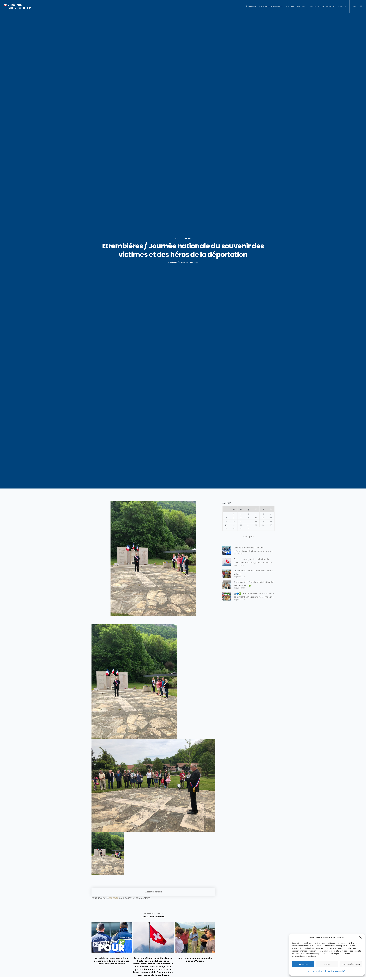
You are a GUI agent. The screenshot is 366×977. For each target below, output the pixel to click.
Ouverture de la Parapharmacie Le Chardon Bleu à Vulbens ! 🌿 (254, 584)
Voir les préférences (351, 964)
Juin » (251, 536)
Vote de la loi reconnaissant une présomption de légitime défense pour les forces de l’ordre (253, 549)
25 (256, 525)
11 (256, 518)
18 (256, 521)
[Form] (353, 6)
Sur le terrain (183, 238)
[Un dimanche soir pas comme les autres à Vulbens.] (226, 573)
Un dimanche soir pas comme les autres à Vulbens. (253, 572)
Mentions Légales (315, 971)
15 (233, 521)
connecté (113, 897)
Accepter (303, 964)
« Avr (245, 536)
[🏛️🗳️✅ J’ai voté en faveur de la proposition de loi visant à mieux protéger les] (226, 596)
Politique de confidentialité (334, 971)
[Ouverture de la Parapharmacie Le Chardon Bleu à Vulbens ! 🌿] (226, 584)
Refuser (327, 964)
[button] (360, 937)
